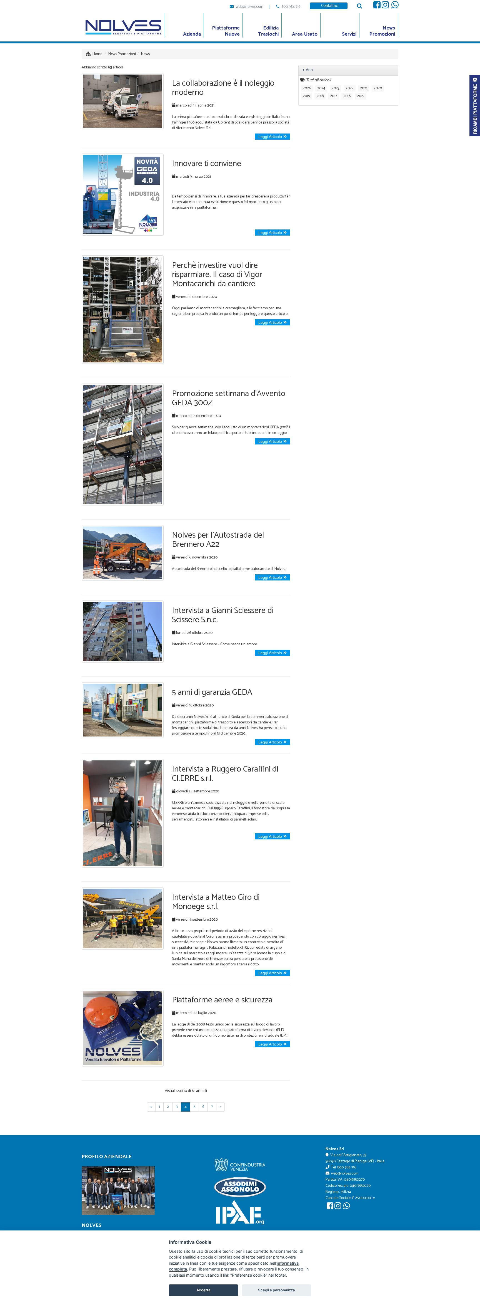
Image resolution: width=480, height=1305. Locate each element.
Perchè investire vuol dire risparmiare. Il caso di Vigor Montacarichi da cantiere (217, 275)
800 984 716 (290, 7)
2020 (378, 88)
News (145, 54)
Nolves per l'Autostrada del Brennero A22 (218, 539)
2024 (321, 88)
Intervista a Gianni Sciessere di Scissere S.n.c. (222, 615)
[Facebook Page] (377, 6)
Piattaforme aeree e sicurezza (222, 1000)
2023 (335, 88)
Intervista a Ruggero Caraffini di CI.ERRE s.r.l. (225, 773)
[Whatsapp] (394, 6)
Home (97, 54)
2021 (363, 88)
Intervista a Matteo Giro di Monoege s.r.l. (215, 902)
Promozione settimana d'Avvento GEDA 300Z (228, 398)
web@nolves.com (249, 7)
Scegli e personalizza (276, 1290)
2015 (360, 96)
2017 (333, 96)
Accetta (203, 1290)
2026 (307, 88)
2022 (350, 88)
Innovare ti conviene (206, 163)
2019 (306, 96)
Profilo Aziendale (107, 1157)
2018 (320, 96)
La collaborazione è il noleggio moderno (223, 87)
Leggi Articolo (270, 136)
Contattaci (329, 6)
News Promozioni (122, 54)
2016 (347, 96)
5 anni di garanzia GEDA (212, 692)
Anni (310, 69)
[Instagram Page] (385, 6)
